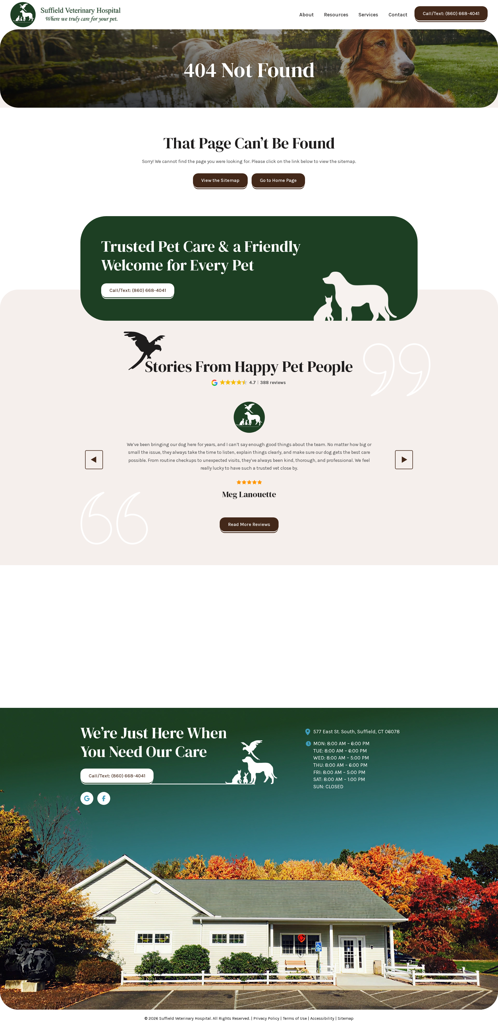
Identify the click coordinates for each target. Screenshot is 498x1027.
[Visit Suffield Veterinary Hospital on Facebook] (103, 798)
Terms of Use (295, 1018)
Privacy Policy (266, 1018)
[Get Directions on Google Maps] (86, 798)
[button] (249, 383)
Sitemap (346, 1018)
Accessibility (322, 1018)
